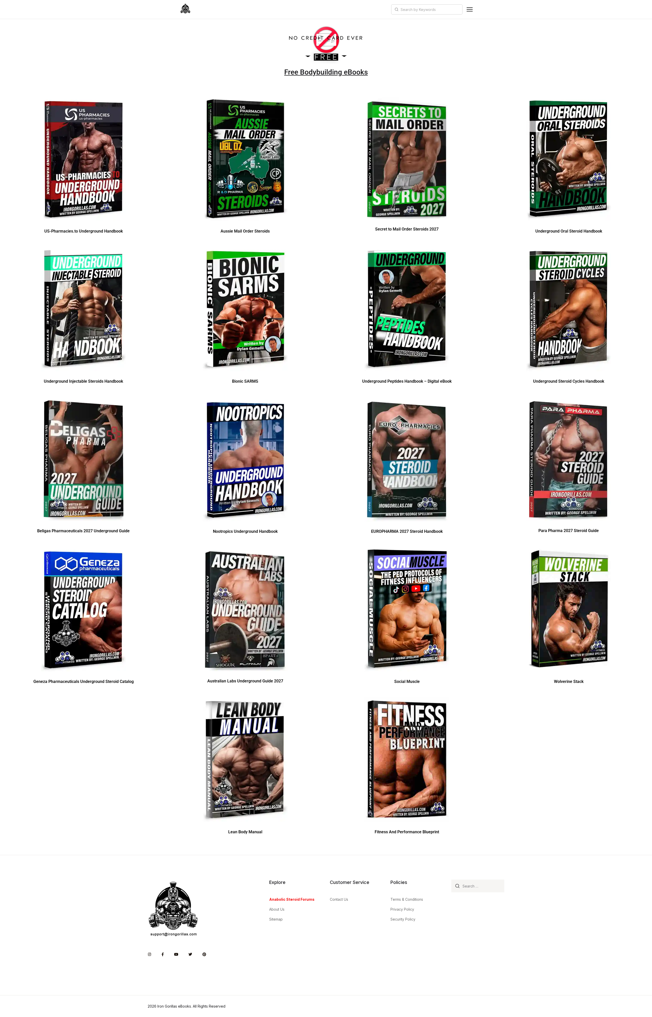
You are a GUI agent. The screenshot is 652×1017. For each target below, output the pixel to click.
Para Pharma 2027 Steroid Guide (568, 530)
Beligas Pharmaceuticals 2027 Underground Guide (83, 530)
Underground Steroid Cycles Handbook (568, 381)
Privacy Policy (402, 909)
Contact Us (339, 899)
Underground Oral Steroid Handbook (568, 231)
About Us (276, 909)
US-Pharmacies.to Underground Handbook (83, 231)
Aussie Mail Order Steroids (245, 231)
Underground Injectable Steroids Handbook (83, 381)
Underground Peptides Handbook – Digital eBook (407, 381)
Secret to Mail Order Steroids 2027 (407, 229)
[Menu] (470, 9)
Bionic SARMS (245, 381)
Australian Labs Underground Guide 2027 (245, 681)
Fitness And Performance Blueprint (407, 831)
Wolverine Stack (568, 681)
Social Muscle (407, 681)
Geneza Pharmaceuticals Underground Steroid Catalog (83, 681)
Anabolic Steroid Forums (292, 899)
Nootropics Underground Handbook (245, 531)
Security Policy (402, 919)
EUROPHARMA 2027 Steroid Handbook (407, 531)
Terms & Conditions (406, 899)
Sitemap (276, 919)
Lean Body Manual (245, 831)
